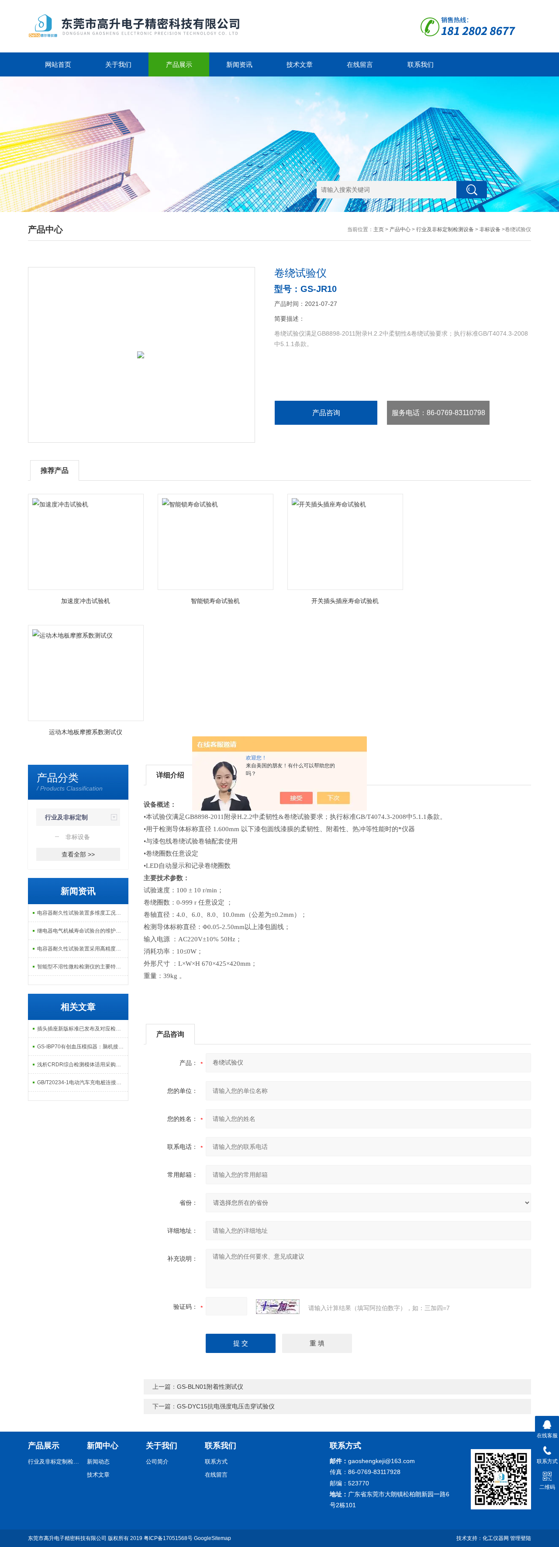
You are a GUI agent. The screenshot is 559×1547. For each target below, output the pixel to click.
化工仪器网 (496, 1538)
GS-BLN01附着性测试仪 (210, 1386)
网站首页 (58, 64)
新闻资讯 (239, 64)
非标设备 (490, 229)
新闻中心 (102, 1445)
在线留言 (360, 64)
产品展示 (179, 64)
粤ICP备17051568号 (168, 1538)
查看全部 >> (78, 854)
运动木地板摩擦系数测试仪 (85, 731)
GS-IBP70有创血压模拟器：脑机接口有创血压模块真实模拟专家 (82, 1047)
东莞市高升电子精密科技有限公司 (67, 1538)
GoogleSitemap (212, 1538)
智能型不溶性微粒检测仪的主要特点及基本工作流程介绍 (82, 967)
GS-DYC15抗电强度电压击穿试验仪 (226, 1406)
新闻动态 (98, 1461)
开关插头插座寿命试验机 (345, 600)
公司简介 (157, 1461)
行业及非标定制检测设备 (445, 229)
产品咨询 (326, 412)
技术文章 (299, 64)
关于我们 (118, 64)
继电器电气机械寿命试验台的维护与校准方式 (82, 931)
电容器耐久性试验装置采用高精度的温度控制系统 (82, 949)
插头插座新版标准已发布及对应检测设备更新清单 (82, 1029)
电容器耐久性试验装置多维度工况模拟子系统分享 (82, 913)
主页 (378, 229)
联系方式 (216, 1461)
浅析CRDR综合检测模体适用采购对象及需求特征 (82, 1064)
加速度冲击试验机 (85, 600)
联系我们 (420, 64)
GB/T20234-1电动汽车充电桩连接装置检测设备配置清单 (82, 1082)
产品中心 (400, 229)
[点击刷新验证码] (278, 1306)
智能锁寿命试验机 (215, 600)
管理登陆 (520, 1538)
